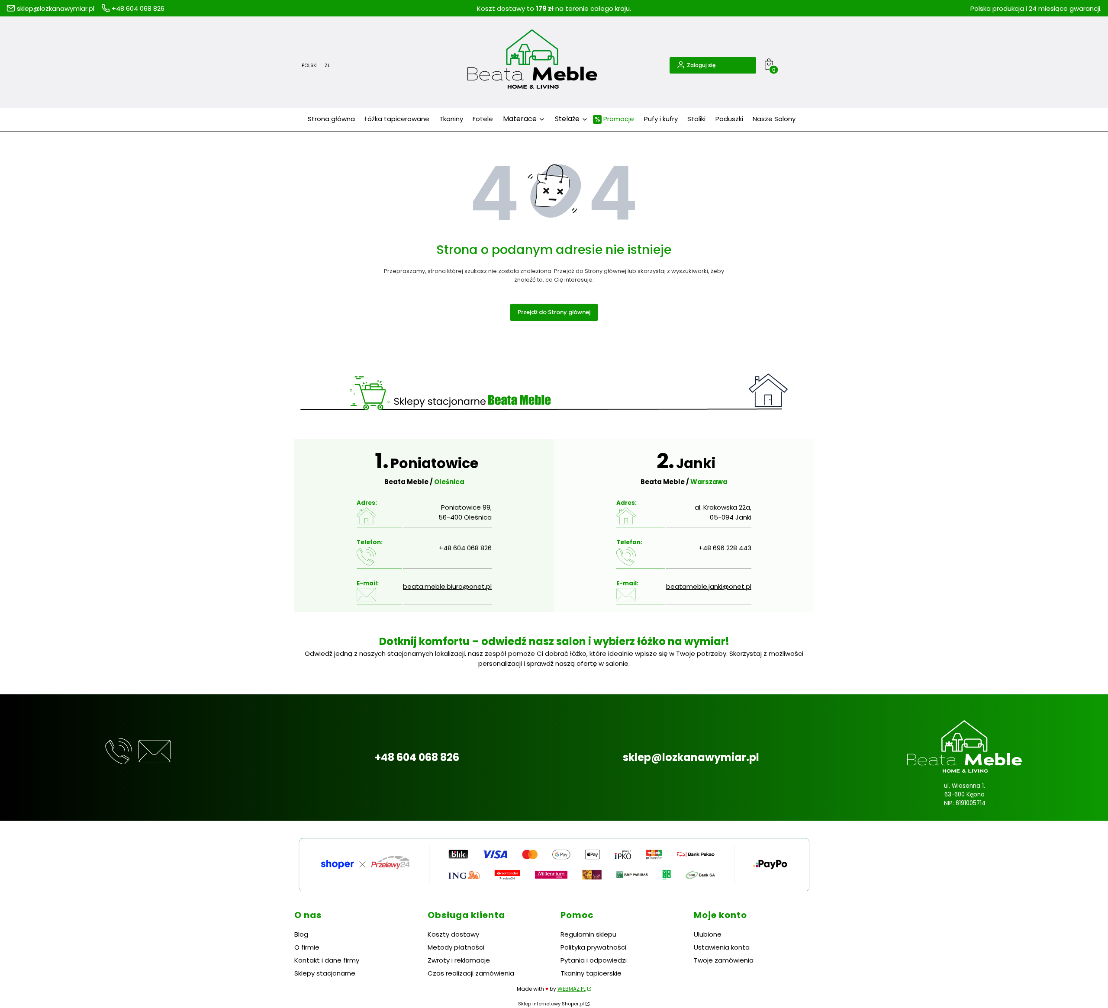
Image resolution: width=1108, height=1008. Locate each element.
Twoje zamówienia (724, 960)
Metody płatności (456, 947)
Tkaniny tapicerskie (591, 973)
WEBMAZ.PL (571, 988)
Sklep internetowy (551, 1003)
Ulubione (707, 934)
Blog (301, 934)
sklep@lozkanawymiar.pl (691, 757)
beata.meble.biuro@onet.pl (447, 586)
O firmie (306, 947)
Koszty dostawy (453, 934)
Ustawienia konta (722, 947)
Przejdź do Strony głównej (554, 312)
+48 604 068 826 (465, 547)
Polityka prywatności (593, 947)
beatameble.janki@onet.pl (708, 586)
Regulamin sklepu (588, 934)
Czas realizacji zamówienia (471, 973)
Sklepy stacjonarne (324, 973)
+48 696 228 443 (725, 547)
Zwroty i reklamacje (459, 960)
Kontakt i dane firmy (326, 960)
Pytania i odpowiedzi (593, 960)
